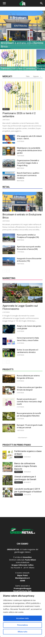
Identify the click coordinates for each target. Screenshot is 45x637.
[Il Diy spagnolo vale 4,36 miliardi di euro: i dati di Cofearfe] (8, 139)
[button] (4, 3)
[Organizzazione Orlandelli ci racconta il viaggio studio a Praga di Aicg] (8, 163)
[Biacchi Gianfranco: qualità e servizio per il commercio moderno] (8, 176)
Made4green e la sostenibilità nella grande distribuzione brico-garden (29, 150)
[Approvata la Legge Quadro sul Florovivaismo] (22, 293)
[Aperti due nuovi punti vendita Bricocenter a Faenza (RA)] (8, 249)
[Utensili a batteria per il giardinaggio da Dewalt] (7, 480)
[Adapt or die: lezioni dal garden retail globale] (8, 329)
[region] (22, 614)
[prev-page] (4, 270)
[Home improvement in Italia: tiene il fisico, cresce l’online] (8, 341)
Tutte (27, 76)
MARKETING (7, 301)
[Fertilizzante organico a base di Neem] (7, 455)
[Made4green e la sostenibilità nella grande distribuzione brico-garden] (8, 151)
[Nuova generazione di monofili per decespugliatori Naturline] (8, 416)
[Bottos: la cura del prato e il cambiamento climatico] (8, 353)
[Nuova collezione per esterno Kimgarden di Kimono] (8, 378)
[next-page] (8, 270)
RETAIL (3, 39)
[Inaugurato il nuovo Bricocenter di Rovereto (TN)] (8, 261)
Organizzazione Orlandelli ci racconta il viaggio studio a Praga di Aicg (28, 162)
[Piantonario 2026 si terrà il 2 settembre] (18, 62)
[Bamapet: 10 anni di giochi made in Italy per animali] (8, 428)
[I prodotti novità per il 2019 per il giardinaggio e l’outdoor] (7, 492)
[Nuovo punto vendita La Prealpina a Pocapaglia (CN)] (8, 238)
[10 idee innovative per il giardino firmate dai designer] (8, 390)
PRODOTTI (18, 457)
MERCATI (3, 65)
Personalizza (22, 625)
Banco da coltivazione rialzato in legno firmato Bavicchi (25, 466)
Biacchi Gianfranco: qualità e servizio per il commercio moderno (28, 175)
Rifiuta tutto (22, 632)
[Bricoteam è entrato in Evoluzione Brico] (22, 30)
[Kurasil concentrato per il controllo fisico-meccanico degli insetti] (8, 402)
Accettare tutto (22, 618)
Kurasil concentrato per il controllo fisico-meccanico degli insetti (29, 401)
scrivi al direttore (22, 562)
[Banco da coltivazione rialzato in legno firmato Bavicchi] (7, 467)
